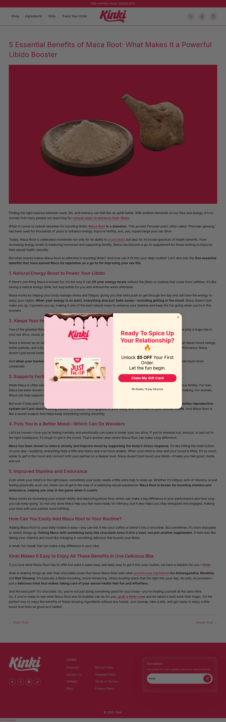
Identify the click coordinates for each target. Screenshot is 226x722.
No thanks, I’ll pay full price (147, 389)
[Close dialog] (178, 317)
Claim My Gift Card (147, 378)
